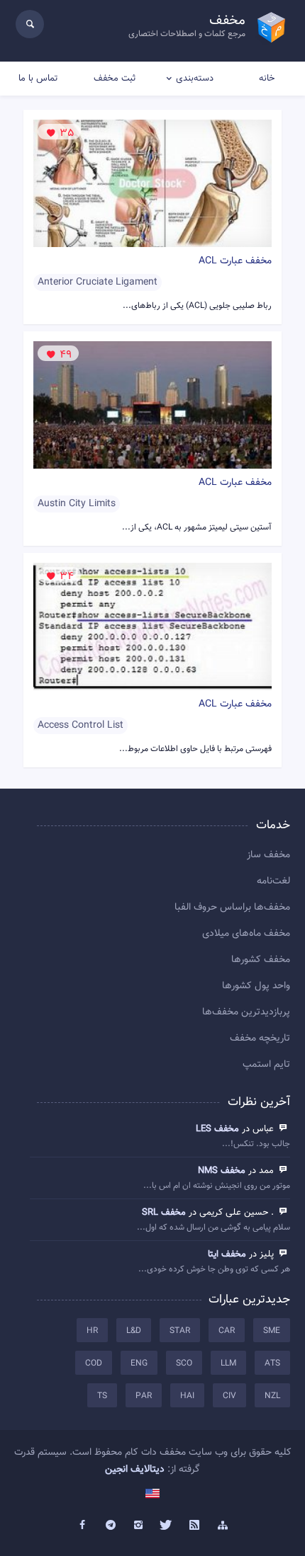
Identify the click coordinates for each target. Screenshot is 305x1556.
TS (102, 1396)
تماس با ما (37, 78)
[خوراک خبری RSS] (195, 1525)
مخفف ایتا (227, 1254)
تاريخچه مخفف (260, 1038)
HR (92, 1331)
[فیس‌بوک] (82, 1525)
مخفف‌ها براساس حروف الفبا (232, 907)
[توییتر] (166, 1525)
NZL (272, 1396)
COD (93, 1363)
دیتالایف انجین (135, 1469)
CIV (229, 1396)
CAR (226, 1331)
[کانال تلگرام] (110, 1525)
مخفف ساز (268, 855)
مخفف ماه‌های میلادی (246, 934)
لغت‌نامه (273, 881)
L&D (133, 1331)
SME (271, 1331)
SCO (184, 1363)
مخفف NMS (221, 1171)
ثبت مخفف (114, 78)
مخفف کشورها (260, 960)
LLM (228, 1363)
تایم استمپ (266, 1064)
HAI (187, 1396)
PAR (143, 1396)
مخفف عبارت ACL (235, 261)
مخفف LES (217, 1129)
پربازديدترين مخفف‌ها (246, 1012)
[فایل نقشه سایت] (223, 1525)
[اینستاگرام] (138, 1525)
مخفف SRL (164, 1213)
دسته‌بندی (195, 78)
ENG (139, 1363)
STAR (180, 1331)
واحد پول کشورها (256, 986)
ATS (272, 1363)
